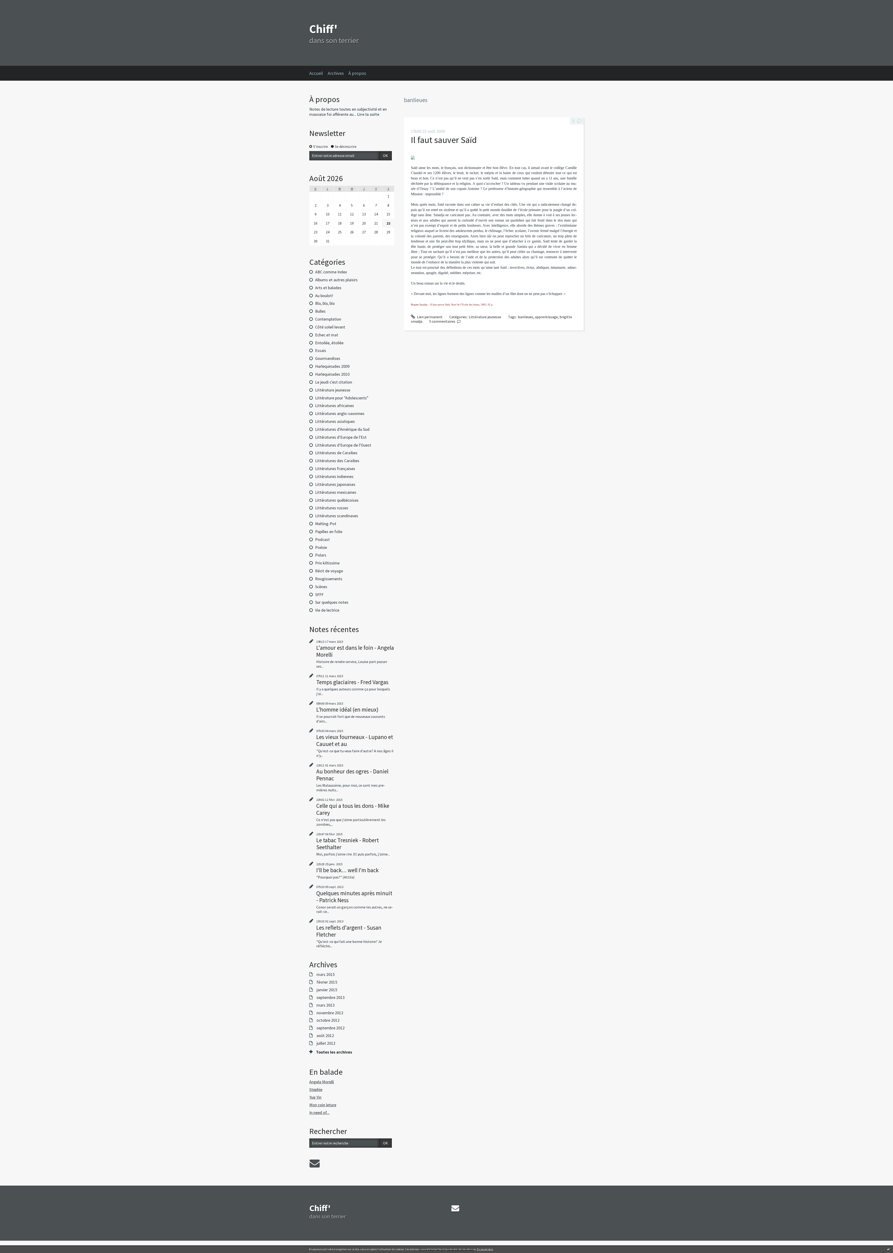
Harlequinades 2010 (332, 374)
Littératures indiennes (334, 476)
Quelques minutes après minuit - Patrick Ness (354, 896)
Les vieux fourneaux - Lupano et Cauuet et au (354, 740)
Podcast (322, 539)
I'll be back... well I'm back (347, 870)
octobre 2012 (328, 1020)
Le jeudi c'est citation (333, 382)
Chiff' (323, 29)
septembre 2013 (331, 997)
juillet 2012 (326, 1043)
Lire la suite (368, 114)
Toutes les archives (334, 1052)
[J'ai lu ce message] (888, 1249)
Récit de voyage (329, 570)
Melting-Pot (325, 523)
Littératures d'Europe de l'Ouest (343, 445)
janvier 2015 (327, 989)
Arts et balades (328, 287)
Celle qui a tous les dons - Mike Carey (352, 809)
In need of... (319, 1112)
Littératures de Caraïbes (336, 452)
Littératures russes (331, 507)
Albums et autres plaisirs (336, 279)
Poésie (321, 547)
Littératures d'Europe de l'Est (341, 437)
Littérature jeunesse (332, 390)
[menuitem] (318, 73)
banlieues (525, 317)
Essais (320, 350)
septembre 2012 (331, 1028)
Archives (336, 73)
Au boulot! (324, 295)
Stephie (315, 1089)
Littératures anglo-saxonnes (339, 413)
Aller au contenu (15, 4)
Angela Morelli (321, 1081)
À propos (357, 73)
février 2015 (327, 982)
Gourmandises (327, 358)
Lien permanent (429, 317)
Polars (320, 555)
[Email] (315, 1163)
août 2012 (325, 1035)
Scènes (321, 586)
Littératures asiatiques (335, 421)
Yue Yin (315, 1097)
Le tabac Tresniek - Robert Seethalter (347, 843)
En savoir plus (485, 1249)
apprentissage (546, 317)
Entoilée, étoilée (329, 342)
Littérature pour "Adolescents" (341, 398)
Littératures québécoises (337, 500)
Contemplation (328, 319)
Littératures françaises (335, 468)
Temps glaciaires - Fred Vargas (352, 682)
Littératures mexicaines (335, 492)
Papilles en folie (328, 531)
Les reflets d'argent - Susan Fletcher (348, 931)
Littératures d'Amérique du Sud (342, 429)
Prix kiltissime (327, 563)
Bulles (320, 311)
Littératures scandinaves (336, 515)
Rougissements (328, 578)
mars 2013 (326, 1005)
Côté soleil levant (330, 327)
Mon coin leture (322, 1104)
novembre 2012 (330, 1012)
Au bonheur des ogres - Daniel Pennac (352, 775)
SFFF (319, 594)
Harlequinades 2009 (332, 366)
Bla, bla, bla (325, 303)
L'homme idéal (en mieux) (347, 709)
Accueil (316, 73)
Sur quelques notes (331, 602)
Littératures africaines (334, 405)
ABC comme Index (331, 272)
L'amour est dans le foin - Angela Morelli (355, 651)
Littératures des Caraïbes (337, 460)
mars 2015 (326, 974)
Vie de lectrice (327, 610)
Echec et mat (326, 335)
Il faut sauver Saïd (444, 139)
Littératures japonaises (335, 484)
